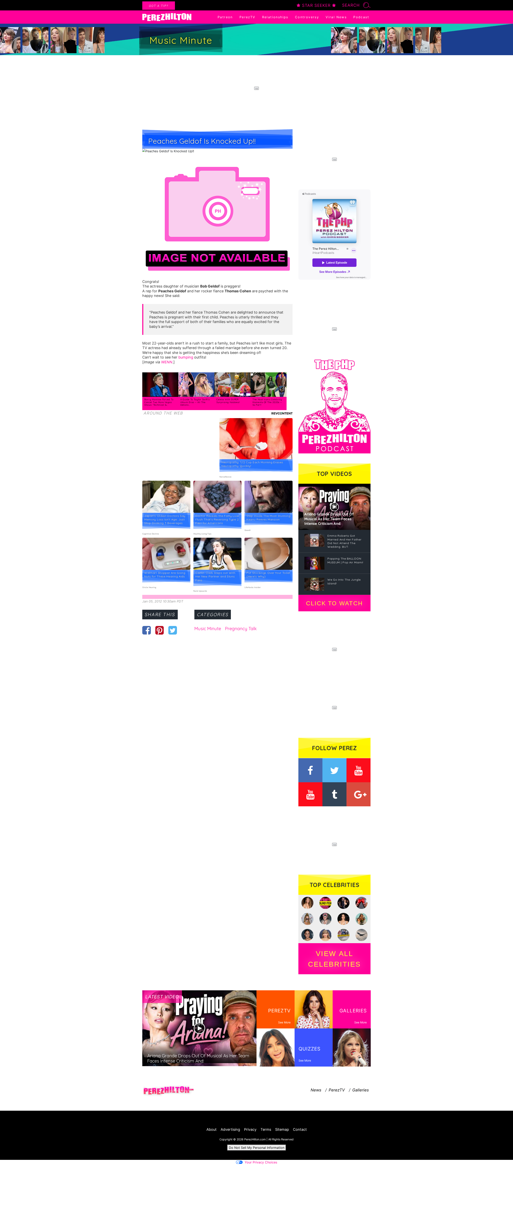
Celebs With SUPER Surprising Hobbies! (228, 401)
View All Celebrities (334, 959)
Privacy (250, 1129)
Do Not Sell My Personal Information (256, 1148)
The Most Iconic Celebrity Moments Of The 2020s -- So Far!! (267, 402)
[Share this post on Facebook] (146, 630)
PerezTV (247, 17)
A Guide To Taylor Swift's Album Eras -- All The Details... (195, 402)
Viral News (336, 17)
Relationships (275, 17)
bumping (185, 357)
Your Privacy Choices (261, 1162)
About (211, 1129)
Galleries (360, 1090)
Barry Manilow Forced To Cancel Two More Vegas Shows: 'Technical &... (159, 402)
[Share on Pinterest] (159, 630)
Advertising (230, 1129)
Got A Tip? (158, 5)
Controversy (307, 17)
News (316, 1090)
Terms (266, 1129)
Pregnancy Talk (241, 628)
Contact (300, 1129)
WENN (166, 362)
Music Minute (207, 628)
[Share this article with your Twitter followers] (172, 630)
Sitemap (282, 1129)
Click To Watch (334, 603)
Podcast (361, 17)
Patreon (225, 17)
